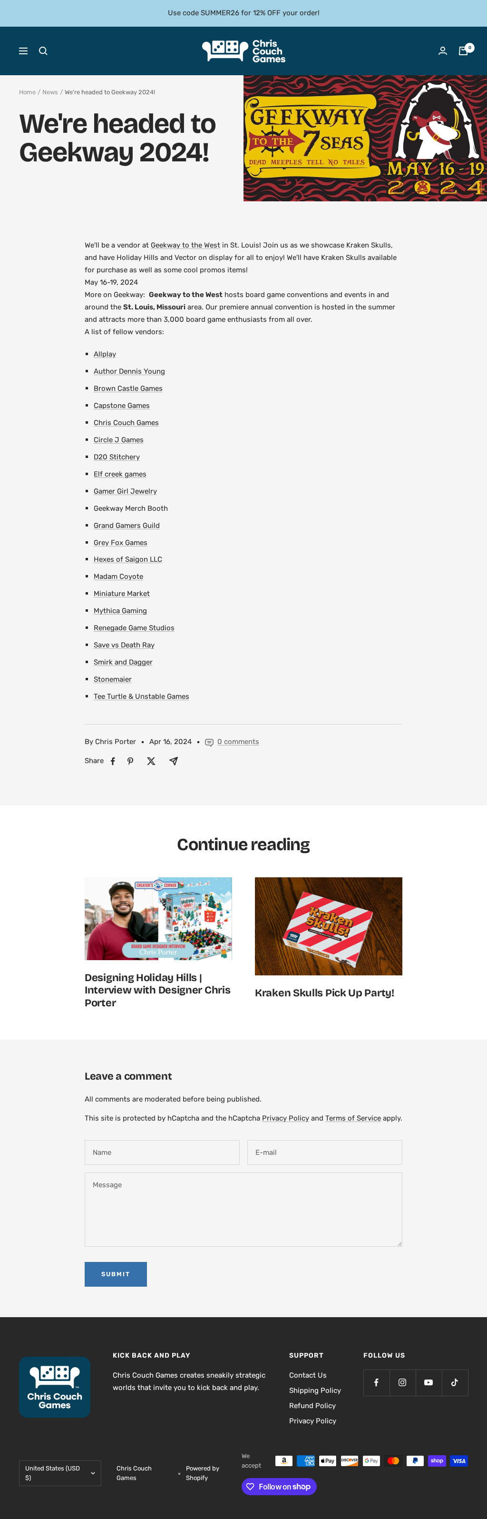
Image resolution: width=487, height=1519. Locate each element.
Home (27, 92)
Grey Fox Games (120, 542)
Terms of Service (353, 1118)
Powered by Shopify (202, 1473)
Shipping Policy (315, 1390)
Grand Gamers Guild (127, 525)
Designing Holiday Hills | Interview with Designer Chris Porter (157, 990)
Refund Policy (312, 1405)
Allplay (105, 354)
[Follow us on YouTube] (429, 1383)
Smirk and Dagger (123, 662)
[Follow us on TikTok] (455, 1383)
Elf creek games (120, 474)
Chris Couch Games (126, 422)
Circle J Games (119, 440)
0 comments (238, 741)
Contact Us (308, 1375)
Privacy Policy (285, 1118)
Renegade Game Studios (134, 628)
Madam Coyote (118, 576)
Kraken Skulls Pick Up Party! (324, 993)
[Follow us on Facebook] (376, 1383)
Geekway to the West (185, 245)
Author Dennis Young (129, 371)
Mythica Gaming (120, 610)
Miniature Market (122, 593)
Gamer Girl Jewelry (125, 491)
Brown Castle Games (128, 388)
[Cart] (463, 51)
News (50, 92)
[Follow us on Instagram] (403, 1383)
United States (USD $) (52, 1473)
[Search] (43, 51)
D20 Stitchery (117, 457)
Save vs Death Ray (124, 645)
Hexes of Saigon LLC (128, 559)
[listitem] (113, 761)
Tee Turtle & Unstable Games (141, 696)
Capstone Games (122, 405)
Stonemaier (113, 679)
